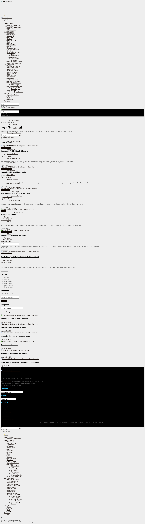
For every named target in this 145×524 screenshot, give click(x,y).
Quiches (9, 43)
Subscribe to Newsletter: (8, 294)
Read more (4, 165)
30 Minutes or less (6, 169)
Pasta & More (11, 149)
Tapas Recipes (18, 213)
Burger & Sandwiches (13, 158)
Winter (9, 234)
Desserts (3, 211)
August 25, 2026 (6, 177)
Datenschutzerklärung (9, 419)
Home (6, 19)
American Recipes (16, 196)
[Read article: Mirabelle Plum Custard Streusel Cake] (72, 188)
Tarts (8, 42)
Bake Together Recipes (14, 133)
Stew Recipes (11, 75)
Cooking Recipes (9, 137)
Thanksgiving (15, 120)
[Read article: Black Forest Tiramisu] (72, 209)
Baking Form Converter (14, 27)
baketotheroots (7, 154)
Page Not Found (10, 122)
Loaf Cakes (10, 33)
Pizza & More (11, 78)
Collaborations (6, 413)
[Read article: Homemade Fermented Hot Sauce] (72, 230)
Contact (4, 409)
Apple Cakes (11, 31)
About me (5, 406)
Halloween (14, 116)
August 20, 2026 (6, 241)
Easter (13, 107)
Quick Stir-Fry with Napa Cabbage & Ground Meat (20, 257)
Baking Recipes (9, 27)
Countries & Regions (13, 81)
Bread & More (11, 45)
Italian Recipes (15, 200)
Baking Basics (8, 23)
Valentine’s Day (15, 52)
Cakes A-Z (10, 28)
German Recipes (16, 83)
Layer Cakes (11, 34)
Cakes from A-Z (5, 190)
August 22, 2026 (6, 220)
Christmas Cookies (16, 61)
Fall (8, 98)
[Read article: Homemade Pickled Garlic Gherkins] (72, 146)
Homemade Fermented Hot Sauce (14, 236)
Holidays (10, 51)
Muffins (9, 39)
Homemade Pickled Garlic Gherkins (14, 151)
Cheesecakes (11, 40)
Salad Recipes (11, 170)
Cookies (9, 36)
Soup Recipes (11, 73)
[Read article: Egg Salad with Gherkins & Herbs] (72, 167)
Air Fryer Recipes (12, 179)
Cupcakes (10, 61)
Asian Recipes (15, 191)
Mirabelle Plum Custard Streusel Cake (15, 193)
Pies (8, 40)
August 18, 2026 (6, 262)
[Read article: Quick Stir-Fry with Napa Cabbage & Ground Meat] (72, 252)
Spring (9, 221)
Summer (9, 96)
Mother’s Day (15, 55)
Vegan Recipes (12, 48)
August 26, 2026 (6, 156)
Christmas (14, 124)
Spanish (13, 90)
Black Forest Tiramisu (9, 214)
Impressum (5, 416)
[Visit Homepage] (6, 1)
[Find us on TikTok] (1, 517)
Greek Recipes (15, 89)
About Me (7, 238)
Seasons (6, 93)
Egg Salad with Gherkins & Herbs (13, 172)
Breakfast (10, 86)
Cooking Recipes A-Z (13, 141)
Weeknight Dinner (12, 67)
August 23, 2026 (6, 199)
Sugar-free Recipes (13, 95)
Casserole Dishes (12, 154)
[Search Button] (19, 135)
